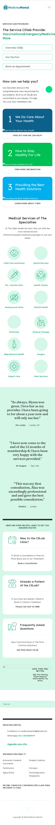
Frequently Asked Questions (32, 626)
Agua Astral (8, 772)
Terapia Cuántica (37, 760)
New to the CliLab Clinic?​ (32, 540)
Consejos (33, 768)
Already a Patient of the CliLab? (32, 583)
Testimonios (8, 768)
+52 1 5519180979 (26, 735)
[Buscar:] (27, 704)
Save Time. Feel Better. (40, 670)
